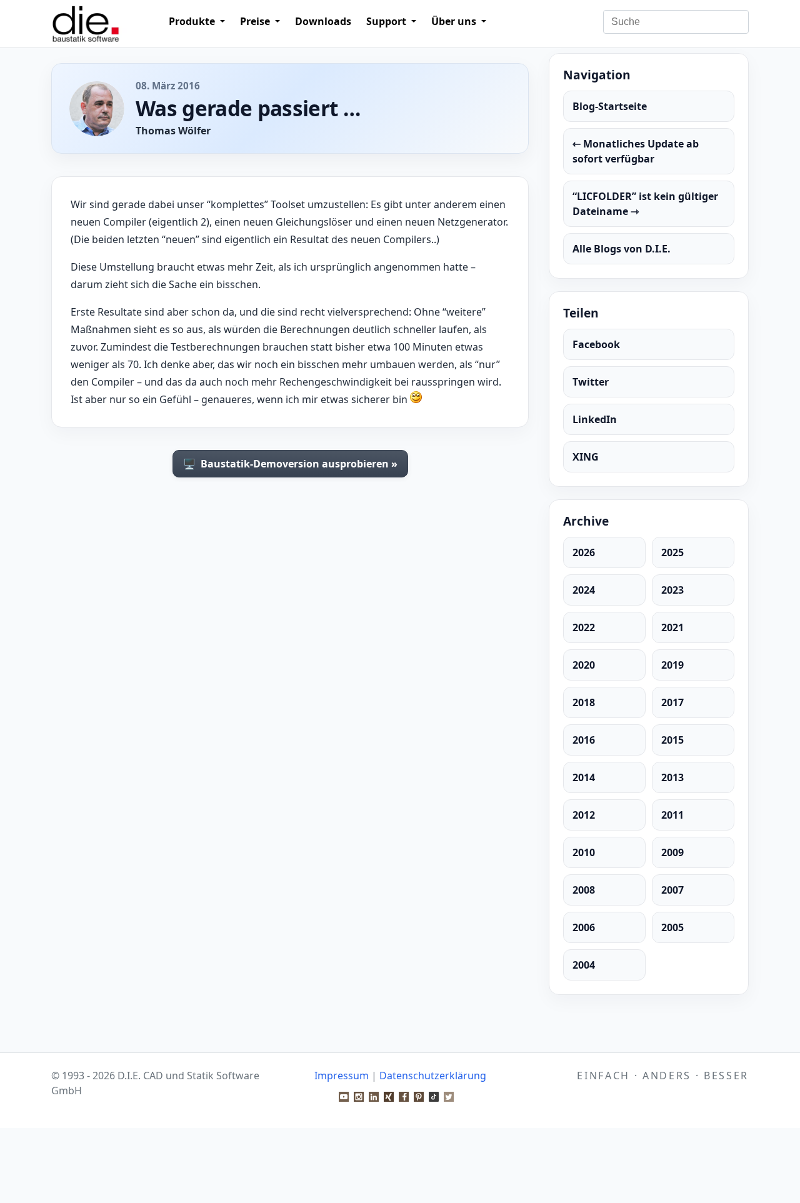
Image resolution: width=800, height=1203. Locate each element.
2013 (672, 777)
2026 (583, 552)
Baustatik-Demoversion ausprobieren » (290, 464)
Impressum (341, 1075)
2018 (583, 702)
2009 (672, 852)
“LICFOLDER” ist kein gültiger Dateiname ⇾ (645, 203)
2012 (583, 815)
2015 (672, 740)
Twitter (590, 382)
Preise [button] (256, 21)
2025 (672, 552)
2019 (672, 665)
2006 (583, 927)
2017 (672, 702)
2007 (672, 890)
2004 (583, 965)
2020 (583, 665)
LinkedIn (594, 419)
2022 (583, 627)
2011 (672, 815)
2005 (672, 927)
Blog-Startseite (609, 106)
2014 (583, 777)
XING (585, 457)
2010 (583, 852)
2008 (583, 890)
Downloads (323, 21)
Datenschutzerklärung (432, 1075)
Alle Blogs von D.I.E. (621, 249)
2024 (583, 590)
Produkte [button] (193, 21)
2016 (583, 740)
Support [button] (387, 21)
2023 (672, 590)
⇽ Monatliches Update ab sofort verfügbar (635, 151)
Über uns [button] (455, 21)
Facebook (596, 344)
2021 (672, 627)
